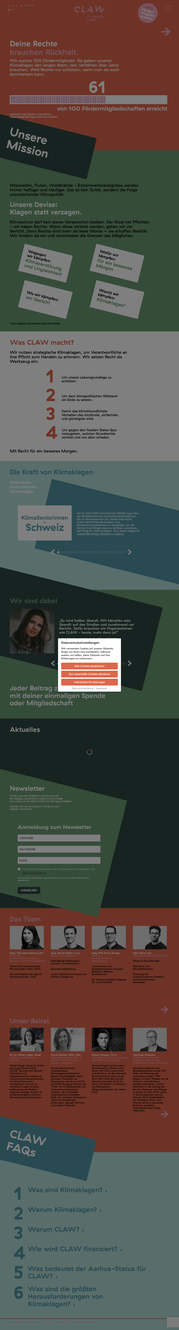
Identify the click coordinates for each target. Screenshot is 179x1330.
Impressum (101, 688)
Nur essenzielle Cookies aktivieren (89, 674)
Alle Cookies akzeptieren (89, 666)
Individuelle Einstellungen (89, 682)
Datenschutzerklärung (82, 688)
